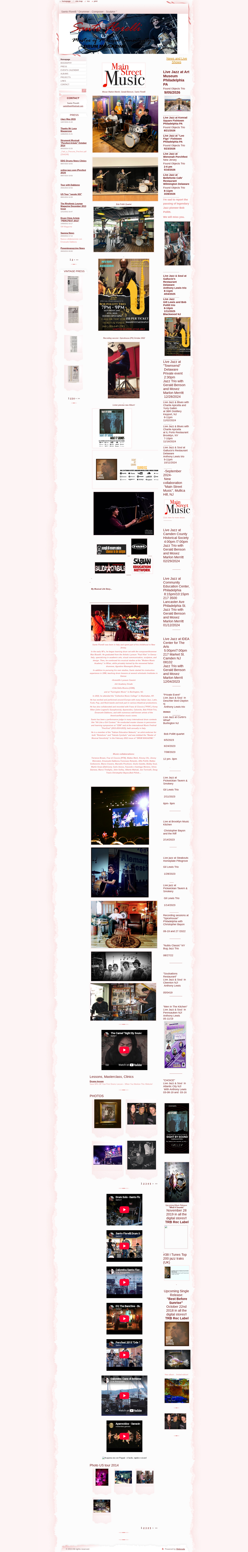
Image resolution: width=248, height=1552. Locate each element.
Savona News (67, 233)
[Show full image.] (108, 1119)
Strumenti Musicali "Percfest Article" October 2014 (74, 143)
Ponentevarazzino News (73, 248)
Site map (79, 1)
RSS (88, 1)
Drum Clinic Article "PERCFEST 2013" (70, 219)
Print (95, 1)
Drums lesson (97, 1081)
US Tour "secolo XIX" (71, 194)
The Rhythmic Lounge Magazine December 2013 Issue (73, 206)
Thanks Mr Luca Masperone (69, 129)
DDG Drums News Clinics (73, 161)
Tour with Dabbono (70, 185)
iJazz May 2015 (68, 119)
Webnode (180, 1549)
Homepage (66, 1)
